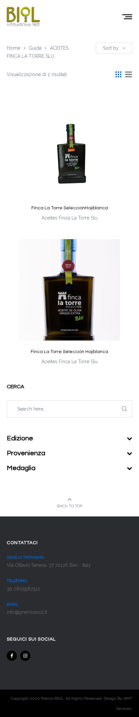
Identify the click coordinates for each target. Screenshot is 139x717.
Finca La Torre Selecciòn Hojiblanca (69, 351)
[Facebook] (12, 656)
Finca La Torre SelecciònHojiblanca (69, 208)
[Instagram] (25, 656)
